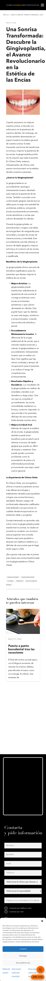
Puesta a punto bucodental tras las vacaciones (21, 649)
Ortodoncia (19, 581)
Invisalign (10, 581)
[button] (42, 921)
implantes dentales (13, 577)
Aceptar (23, 949)
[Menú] (42, 5)
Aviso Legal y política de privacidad (16, 972)
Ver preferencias (23, 963)
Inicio (6, 15)
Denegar (23, 956)
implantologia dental (28, 577)
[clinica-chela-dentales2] (23, 5)
